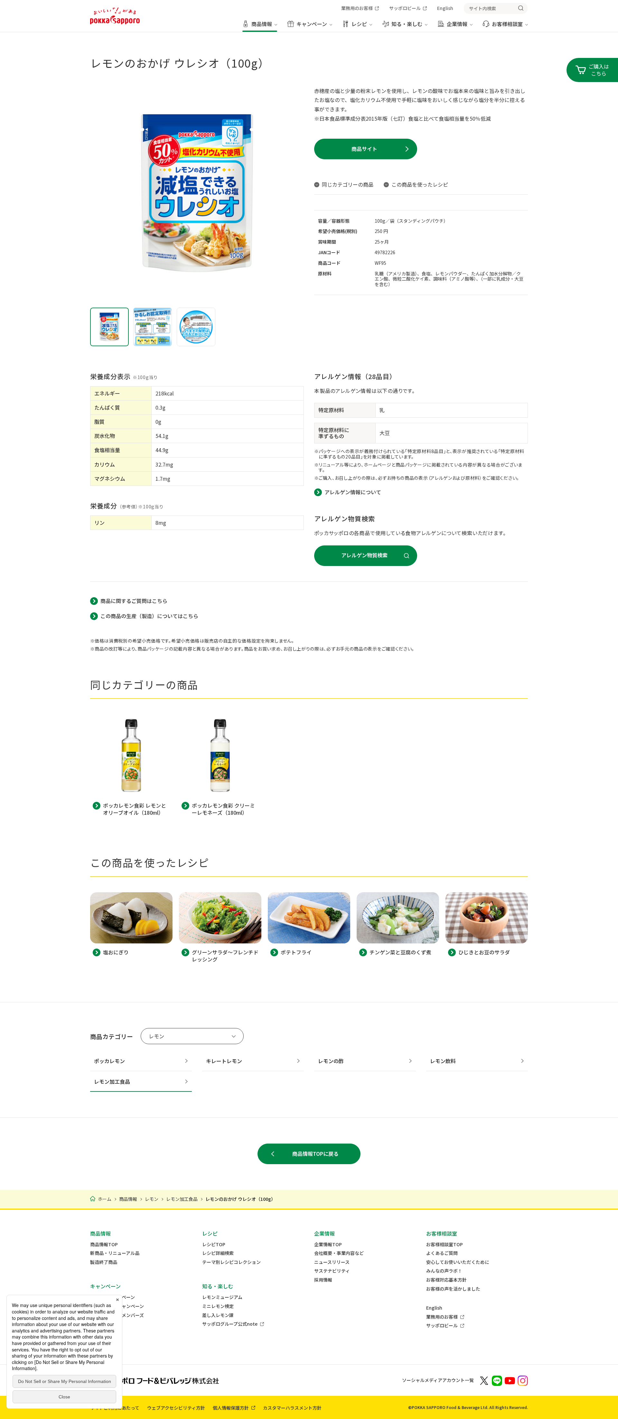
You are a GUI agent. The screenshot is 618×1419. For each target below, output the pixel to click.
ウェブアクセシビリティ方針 (176, 1408)
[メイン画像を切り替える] (109, 327)
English (434, 1308)
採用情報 (323, 1280)
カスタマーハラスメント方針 (292, 1408)
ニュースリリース (332, 1262)
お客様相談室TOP (444, 1244)
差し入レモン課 (218, 1315)
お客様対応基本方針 (446, 1280)
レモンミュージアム (222, 1297)
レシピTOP (213, 1244)
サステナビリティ (332, 1271)
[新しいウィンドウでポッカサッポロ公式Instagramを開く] (523, 1380)
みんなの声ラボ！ (444, 1271)
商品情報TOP (104, 1244)
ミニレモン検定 (218, 1306)
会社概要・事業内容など (339, 1253)
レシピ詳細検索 (218, 1253)
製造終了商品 (103, 1262)
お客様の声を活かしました (453, 1289)
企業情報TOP (328, 1244)
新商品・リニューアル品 (114, 1253)
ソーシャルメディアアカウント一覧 (438, 1380)
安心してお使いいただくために (457, 1262)
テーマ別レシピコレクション (231, 1262)
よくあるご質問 (442, 1253)
